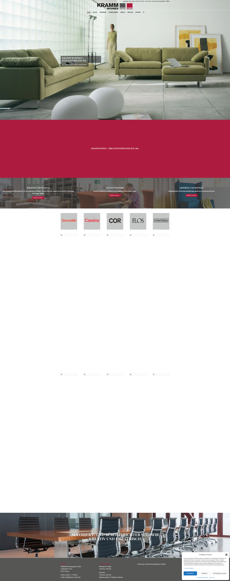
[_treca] (115, 433)
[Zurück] (1, 56)
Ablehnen (204, 573)
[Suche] (143, 12)
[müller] (115, 294)
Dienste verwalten (189, 568)
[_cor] (115, 214)
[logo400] (115, 6)
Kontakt (163, 556)
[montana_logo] (92, 294)
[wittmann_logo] (161, 433)
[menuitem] (89, 12)
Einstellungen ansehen (219, 573)
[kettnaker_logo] (69, 294)
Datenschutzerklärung (202, 577)
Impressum (212, 577)
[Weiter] (228, 56)
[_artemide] (69, 214)
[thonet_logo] (92, 433)
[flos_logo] (138, 214)
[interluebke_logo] (161, 214)
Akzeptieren (190, 573)
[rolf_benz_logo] (161, 294)
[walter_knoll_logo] (138, 433)
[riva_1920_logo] (138, 294)
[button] (226, 555)
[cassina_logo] (92, 214)
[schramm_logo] (69, 433)
